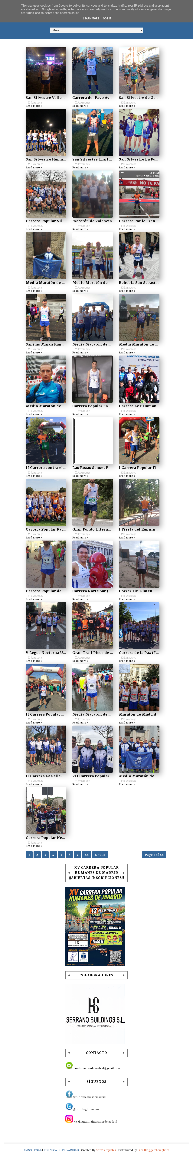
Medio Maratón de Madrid (144, 776)
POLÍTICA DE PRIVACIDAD (61, 1150)
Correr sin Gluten (135, 591)
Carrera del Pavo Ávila (93, 97)
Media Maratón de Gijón (95, 714)
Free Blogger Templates (153, 1150)
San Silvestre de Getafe (141, 97)
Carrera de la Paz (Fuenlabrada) (148, 652)
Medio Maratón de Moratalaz (100, 282)
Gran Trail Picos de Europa (97, 652)
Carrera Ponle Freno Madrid (146, 221)
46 (87, 855)
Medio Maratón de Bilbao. (50, 406)
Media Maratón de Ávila (142, 344)
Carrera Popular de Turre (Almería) (59, 591)
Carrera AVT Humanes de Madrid (150, 406)
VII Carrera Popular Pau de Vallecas (105, 776)
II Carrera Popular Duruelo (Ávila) (58, 714)
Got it (107, 18)
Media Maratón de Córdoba (52, 282)
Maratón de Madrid (137, 714)
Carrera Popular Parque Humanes (57, 529)
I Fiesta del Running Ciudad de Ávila (153, 529)
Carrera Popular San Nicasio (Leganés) (109, 406)
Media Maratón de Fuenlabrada (102, 344)
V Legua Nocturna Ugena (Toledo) (57, 652)
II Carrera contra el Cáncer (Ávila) (58, 467)
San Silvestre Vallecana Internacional (62, 97)
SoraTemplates (106, 1150)
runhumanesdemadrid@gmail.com (96, 1068)
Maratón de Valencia (92, 221)
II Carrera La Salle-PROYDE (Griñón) (61, 776)
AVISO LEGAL (33, 1150)
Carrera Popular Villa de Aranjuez (58, 221)
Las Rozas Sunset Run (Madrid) (102, 467)
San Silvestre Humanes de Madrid (58, 159)
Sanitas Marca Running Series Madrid (62, 344)
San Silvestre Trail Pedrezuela (101, 159)
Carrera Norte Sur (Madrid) (98, 591)
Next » (100, 855)
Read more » (34, 105)
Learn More (91, 18)
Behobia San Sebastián (140, 282)
